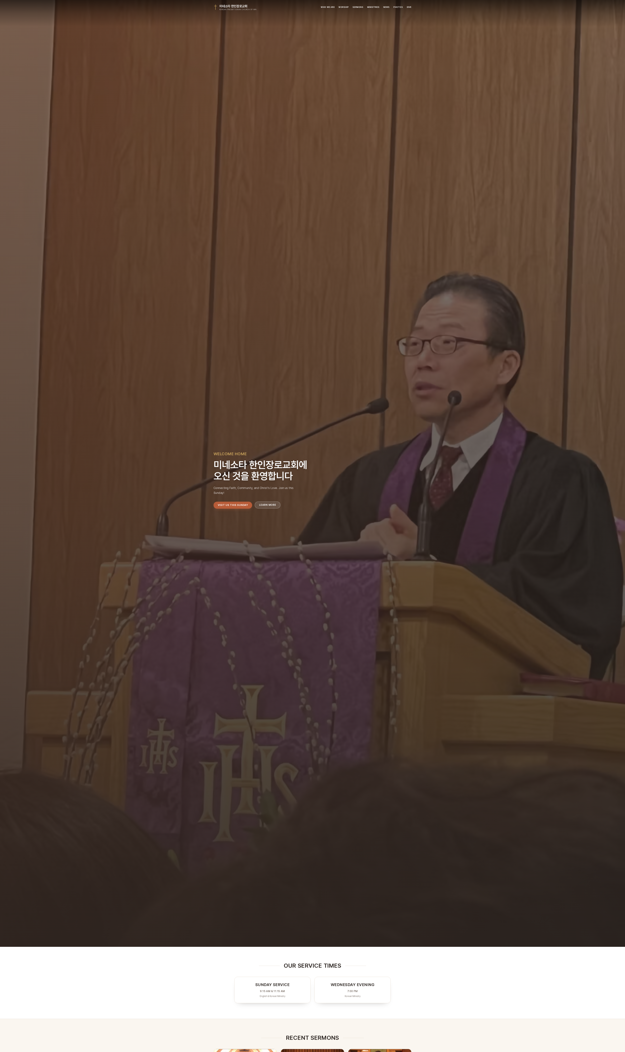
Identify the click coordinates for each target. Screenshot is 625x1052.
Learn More (267, 504)
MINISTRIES (373, 7)
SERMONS (358, 7)
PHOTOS (398, 7)
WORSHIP (344, 7)
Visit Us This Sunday (233, 504)
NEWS (386, 7)
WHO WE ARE (328, 7)
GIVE (409, 7)
